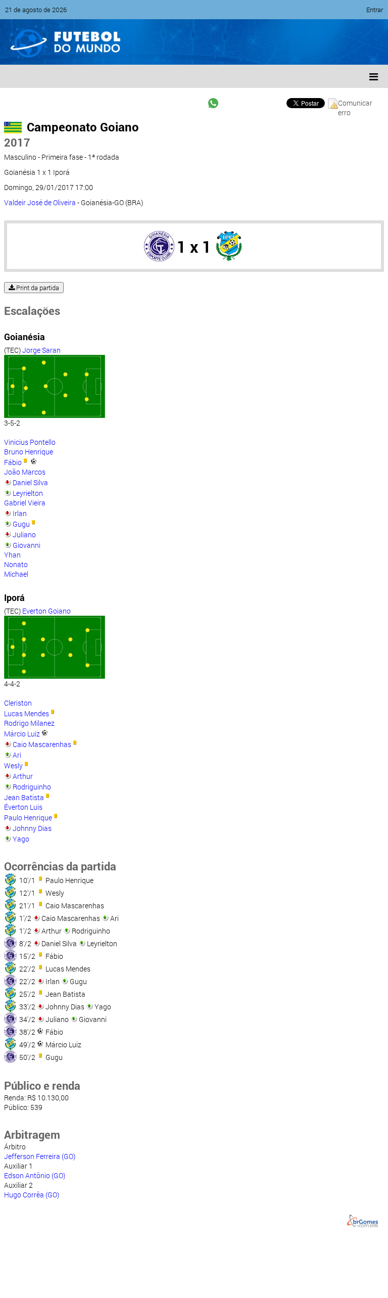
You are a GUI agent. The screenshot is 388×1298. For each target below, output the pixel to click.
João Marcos (24, 472)
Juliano (24, 534)
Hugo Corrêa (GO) (31, 1194)
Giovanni (26, 545)
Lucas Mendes (26, 713)
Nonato (16, 564)
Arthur (23, 776)
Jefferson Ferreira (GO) (39, 1156)
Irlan (20, 513)
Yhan (12, 555)
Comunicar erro (355, 103)
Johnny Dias (32, 828)
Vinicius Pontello (30, 442)
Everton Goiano (46, 611)
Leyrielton (28, 493)
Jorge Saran (41, 350)
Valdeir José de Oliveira (40, 202)
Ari (17, 755)
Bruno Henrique (28, 451)
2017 (17, 142)
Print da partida (37, 287)
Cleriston (18, 703)
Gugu (21, 524)
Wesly (13, 765)
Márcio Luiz (22, 733)
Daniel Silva (30, 482)
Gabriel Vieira (24, 502)
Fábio (13, 462)
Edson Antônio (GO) (34, 1175)
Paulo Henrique (28, 817)
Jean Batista (24, 797)
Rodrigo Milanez (29, 723)
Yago (21, 839)
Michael (16, 574)
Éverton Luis (23, 807)
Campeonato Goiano (83, 127)
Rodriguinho (32, 787)
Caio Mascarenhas (42, 744)
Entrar (374, 9)
